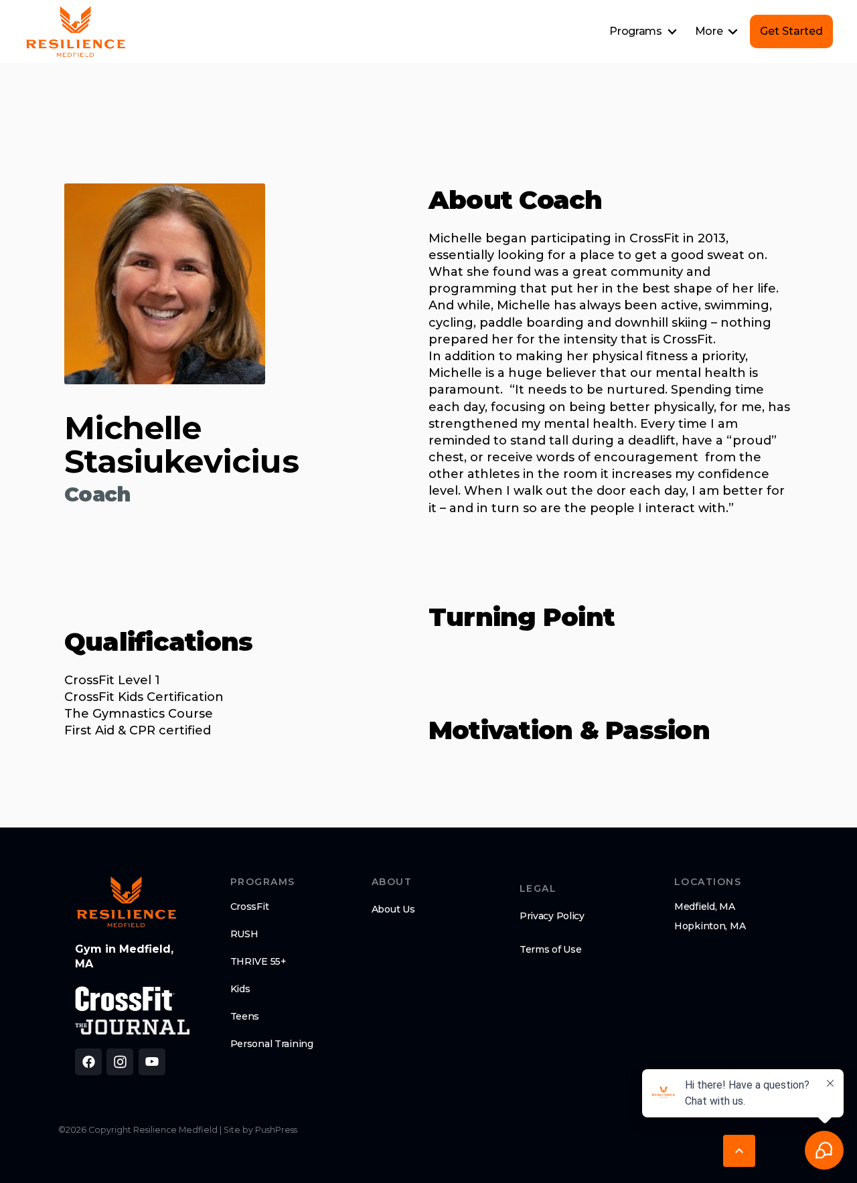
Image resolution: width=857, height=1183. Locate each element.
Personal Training (271, 1044)
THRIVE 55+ (258, 961)
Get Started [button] (791, 31)
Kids (240, 989)
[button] (643, 31)
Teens (245, 1016)
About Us (393, 909)
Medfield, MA (704, 906)
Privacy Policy (552, 916)
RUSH (244, 934)
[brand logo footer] (126, 902)
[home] (75, 31)
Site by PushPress (260, 1130)
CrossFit (249, 906)
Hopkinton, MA (709, 926)
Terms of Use (551, 949)
